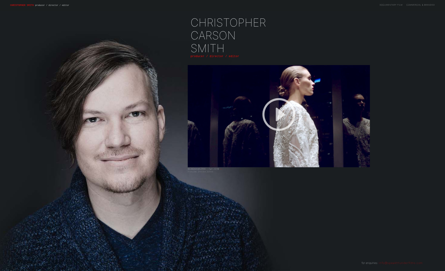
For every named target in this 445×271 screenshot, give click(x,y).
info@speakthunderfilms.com (401, 263)
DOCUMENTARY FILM (391, 5)
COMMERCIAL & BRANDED (420, 5)
